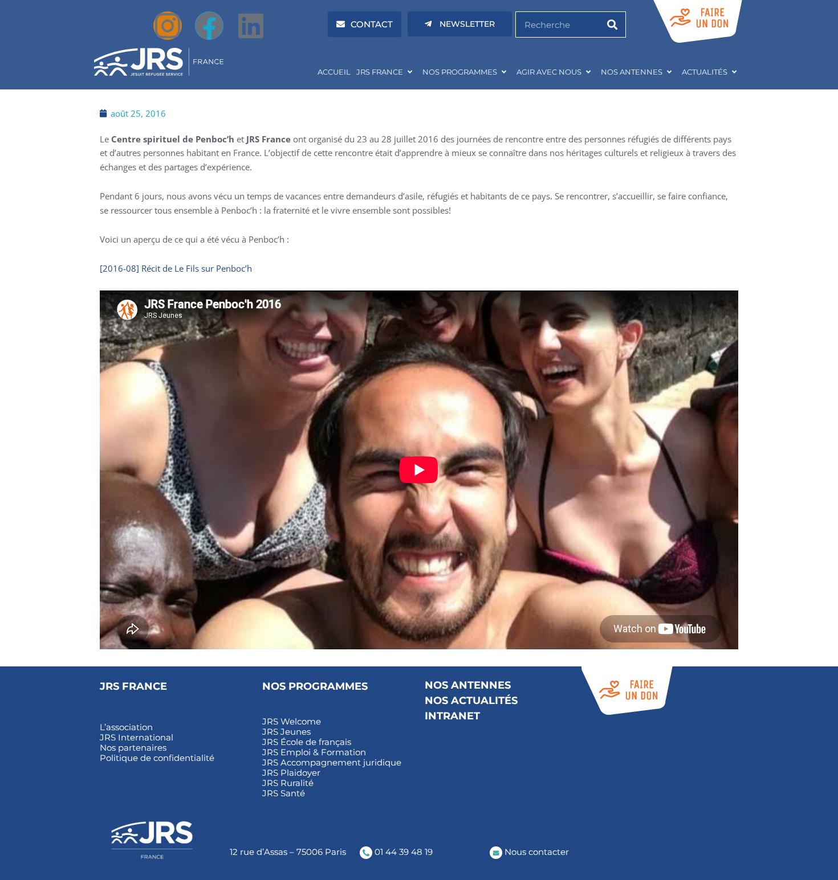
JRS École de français (306, 742)
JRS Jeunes (286, 732)
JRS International (136, 737)
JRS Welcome (291, 722)
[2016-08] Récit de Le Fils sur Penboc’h (176, 268)
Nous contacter (535, 851)
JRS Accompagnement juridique (331, 763)
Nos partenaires (133, 748)
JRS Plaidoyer (291, 773)
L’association (126, 727)
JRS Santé (283, 793)
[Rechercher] (612, 24)
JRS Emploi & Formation (314, 752)
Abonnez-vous (611, 755)
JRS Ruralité (288, 783)
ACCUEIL (334, 71)
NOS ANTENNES (631, 71)
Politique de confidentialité (157, 758)
